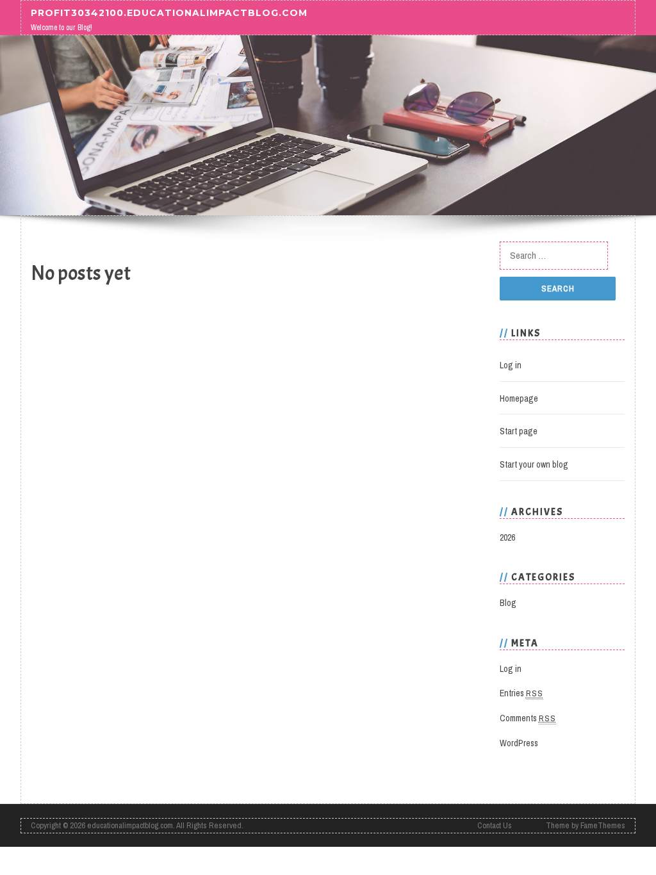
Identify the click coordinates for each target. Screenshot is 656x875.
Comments (528, 718)
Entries (521, 693)
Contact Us (494, 825)
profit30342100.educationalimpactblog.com (169, 12)
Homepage (519, 398)
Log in (510, 365)
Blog (508, 603)
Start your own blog (534, 464)
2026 (507, 537)
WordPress (519, 743)
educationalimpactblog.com (130, 825)
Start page (518, 431)
